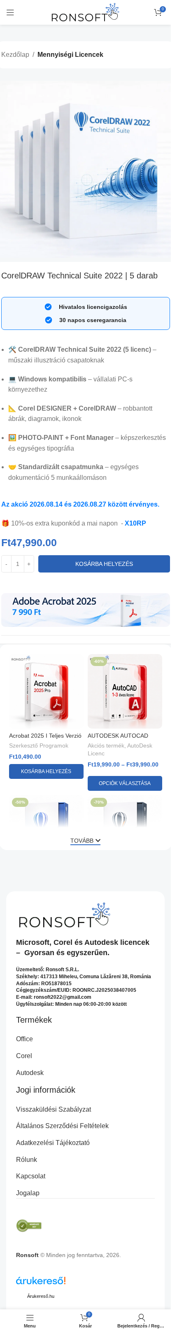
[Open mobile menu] (10, 12)
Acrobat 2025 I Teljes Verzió (45, 735)
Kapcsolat (30, 1176)
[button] (46, 771)
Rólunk (26, 1159)
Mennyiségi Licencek (70, 54)
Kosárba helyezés (104, 564)
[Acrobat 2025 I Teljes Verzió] (46, 691)
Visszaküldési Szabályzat (53, 1109)
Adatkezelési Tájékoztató (53, 1142)
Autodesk (101, 942)
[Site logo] (85, 11)
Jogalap (28, 1192)
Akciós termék (106, 746)
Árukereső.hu (40, 1296)
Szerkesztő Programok (38, 746)
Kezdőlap (15, 54)
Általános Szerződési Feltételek (62, 1125)
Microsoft (32, 942)
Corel (63, 942)
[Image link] (85, 609)
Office (24, 1038)
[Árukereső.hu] (40, 1283)
